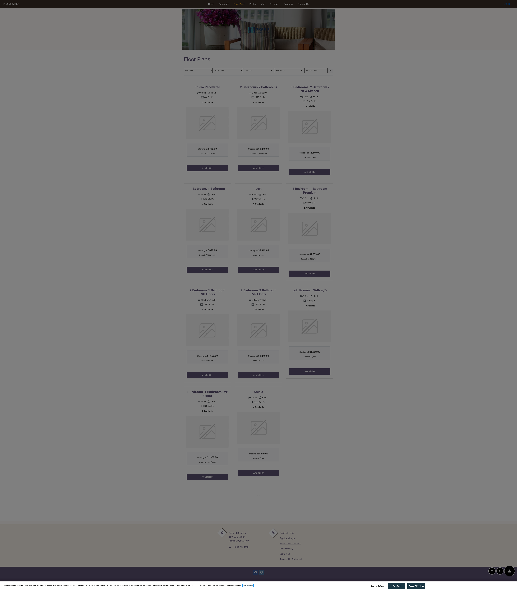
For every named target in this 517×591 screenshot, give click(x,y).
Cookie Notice (248, 585)
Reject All (396, 586)
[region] (258, 586)
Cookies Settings (377, 586)
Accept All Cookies (416, 586)
